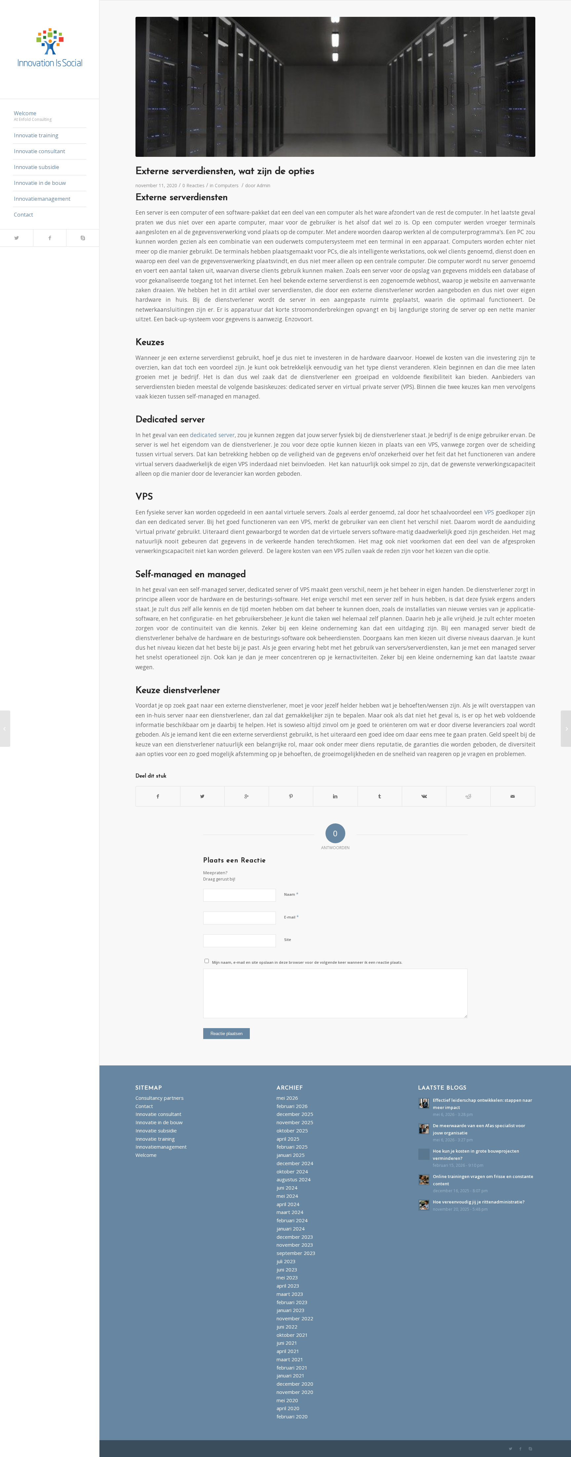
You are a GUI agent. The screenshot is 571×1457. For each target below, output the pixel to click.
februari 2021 (292, 1367)
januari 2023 (291, 1310)
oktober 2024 (292, 1171)
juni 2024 (287, 1187)
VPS (489, 512)
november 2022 (295, 1318)
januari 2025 (291, 1155)
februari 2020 (292, 1416)
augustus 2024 (294, 1179)
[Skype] (82, 237)
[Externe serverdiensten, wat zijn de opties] (335, 87)
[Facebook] (49, 237)
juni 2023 (287, 1269)
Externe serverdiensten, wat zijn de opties (224, 171)
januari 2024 (291, 1228)
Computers (227, 185)
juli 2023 (286, 1261)
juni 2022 (287, 1326)
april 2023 (288, 1285)
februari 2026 (292, 1106)
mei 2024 (287, 1196)
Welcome (146, 1155)
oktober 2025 (292, 1130)
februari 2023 (292, 1302)
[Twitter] (16, 237)
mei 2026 (287, 1097)
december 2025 (295, 1114)
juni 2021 (287, 1342)
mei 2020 (287, 1400)
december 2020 (295, 1383)
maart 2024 (290, 1212)
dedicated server (212, 435)
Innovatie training (155, 1138)
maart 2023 (290, 1294)
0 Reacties (193, 185)
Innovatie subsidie (156, 1130)
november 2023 (295, 1244)
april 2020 (288, 1408)
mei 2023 (287, 1277)
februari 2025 (292, 1146)
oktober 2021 (292, 1335)
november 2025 (295, 1122)
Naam (291, 894)
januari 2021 (291, 1375)
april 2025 (288, 1138)
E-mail (291, 917)
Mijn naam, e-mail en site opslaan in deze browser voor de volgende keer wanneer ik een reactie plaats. (307, 962)
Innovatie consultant (158, 1114)
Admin (263, 185)
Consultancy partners (159, 1097)
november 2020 (295, 1392)
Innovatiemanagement (161, 1146)
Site (287, 939)
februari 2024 (292, 1220)
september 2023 (296, 1253)
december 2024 (295, 1163)
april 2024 (288, 1204)
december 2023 (295, 1236)
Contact (144, 1106)
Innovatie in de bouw (159, 1122)
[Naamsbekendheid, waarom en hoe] (5, 729)
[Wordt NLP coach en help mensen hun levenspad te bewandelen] (566, 729)
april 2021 (288, 1351)
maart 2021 (290, 1359)
